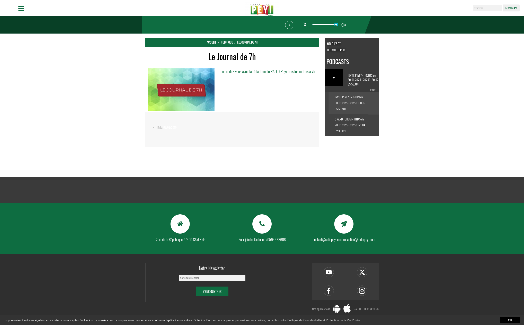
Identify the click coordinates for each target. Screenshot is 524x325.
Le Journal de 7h (247, 42)
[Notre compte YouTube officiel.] (329, 272)
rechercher (511, 8)
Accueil (211, 42)
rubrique (227, 42)
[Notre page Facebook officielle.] (329, 291)
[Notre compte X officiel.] (362, 272)
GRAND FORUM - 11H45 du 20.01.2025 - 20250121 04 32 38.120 (350, 125)
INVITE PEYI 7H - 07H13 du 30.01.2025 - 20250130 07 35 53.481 (350, 103)
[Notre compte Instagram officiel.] (362, 291)
